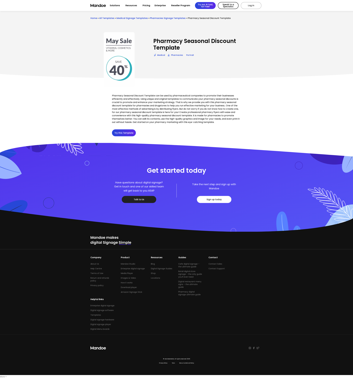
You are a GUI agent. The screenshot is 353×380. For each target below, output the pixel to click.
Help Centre (96, 268)
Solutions (115, 5)
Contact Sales (215, 263)
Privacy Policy (163, 363)
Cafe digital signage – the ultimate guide (188, 265)
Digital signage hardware (102, 319)
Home (93, 18)
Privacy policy (97, 285)
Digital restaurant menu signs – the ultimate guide (189, 284)
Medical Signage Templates (132, 18)
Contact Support (216, 268)
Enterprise (160, 5)
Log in (251, 5)
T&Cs (173, 363)
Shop (153, 273)
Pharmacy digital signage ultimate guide (189, 293)
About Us (94, 263)
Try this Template (123, 132)
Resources (131, 5)
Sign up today (214, 199)
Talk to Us (139, 199)
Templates (95, 315)
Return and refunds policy (99, 279)
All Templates (106, 18)
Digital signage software (102, 310)
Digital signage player (100, 324)
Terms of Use (96, 273)
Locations (155, 278)
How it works (127, 282)
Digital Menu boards (99, 329)
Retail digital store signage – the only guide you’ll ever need (190, 274)
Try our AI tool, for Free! (205, 5)
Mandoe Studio (128, 263)
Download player (129, 287)
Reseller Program (180, 5)
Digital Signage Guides (161, 268)
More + (3, 376)
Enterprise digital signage (133, 268)
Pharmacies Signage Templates (168, 18)
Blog (153, 263)
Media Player (127, 273)
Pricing (146, 5)
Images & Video (128, 278)
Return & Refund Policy (186, 363)
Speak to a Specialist (228, 5)
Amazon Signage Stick (131, 292)
